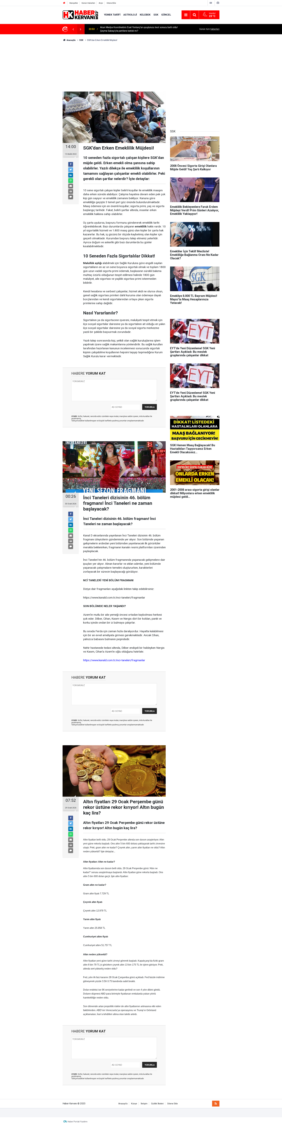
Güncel (166, 14)
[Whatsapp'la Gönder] (70, 180)
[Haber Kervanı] (80, 14)
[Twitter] (70, 169)
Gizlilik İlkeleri (157, 1103)
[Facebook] (70, 164)
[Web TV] (210, 2)
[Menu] (185, 15)
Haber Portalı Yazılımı (77, 1121)
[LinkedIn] (70, 175)
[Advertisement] (141, 66)
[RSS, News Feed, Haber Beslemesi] (215, 1104)
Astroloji (130, 14)
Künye (134, 1103)
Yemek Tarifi (112, 14)
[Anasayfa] (64, 3)
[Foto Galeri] (217, 2)
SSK (155, 14)
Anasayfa (122, 1103)
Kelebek (145, 14)
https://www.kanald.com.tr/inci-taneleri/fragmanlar (114, 660)
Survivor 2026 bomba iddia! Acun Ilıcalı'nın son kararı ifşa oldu (131, 29)
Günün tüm (209, 29)
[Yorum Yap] (70, 196)
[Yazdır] (70, 191)
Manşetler (73, 3)
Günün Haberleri (88, 3)
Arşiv (101, 3)
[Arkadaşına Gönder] (70, 186)
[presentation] (73, 29)
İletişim (144, 1103)
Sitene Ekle (111, 3)
